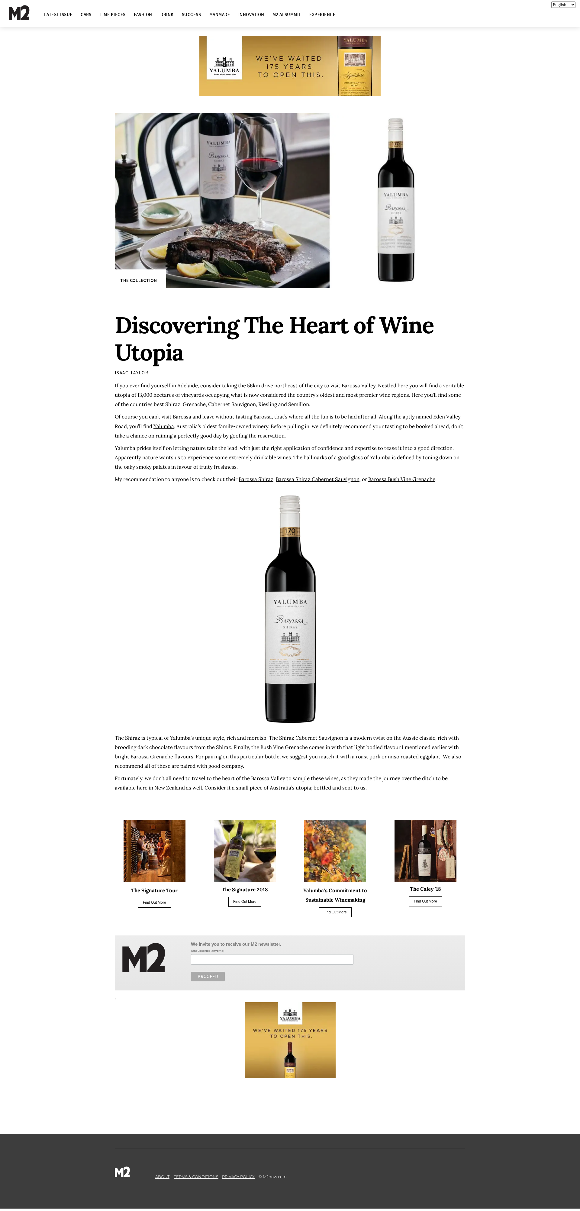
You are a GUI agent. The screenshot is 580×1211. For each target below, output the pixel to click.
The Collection (138, 280)
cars (86, 14)
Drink (166, 14)
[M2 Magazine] (25, 17)
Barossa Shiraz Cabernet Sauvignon (317, 479)
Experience (322, 14)
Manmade (219, 14)
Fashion (143, 14)
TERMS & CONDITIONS (196, 1176)
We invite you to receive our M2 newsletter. (236, 944)
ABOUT (162, 1176)
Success (191, 14)
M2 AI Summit (286, 14)
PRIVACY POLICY (238, 1176)
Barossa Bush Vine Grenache (401, 479)
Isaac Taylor (132, 373)
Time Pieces (112, 14)
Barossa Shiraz (256, 479)
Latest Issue (58, 14)
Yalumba (163, 426)
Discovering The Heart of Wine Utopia (274, 338)
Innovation (251, 14)
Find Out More (154, 902)
